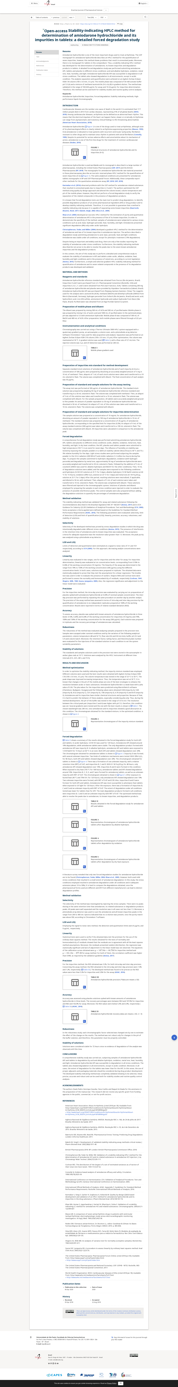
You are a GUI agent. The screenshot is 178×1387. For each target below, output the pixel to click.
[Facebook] (55, 1364)
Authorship (75, 45)
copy (119, 24)
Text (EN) (90, 17)
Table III (86, 969)
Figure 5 (122, 775)
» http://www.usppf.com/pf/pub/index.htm (82, 1260)
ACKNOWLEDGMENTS (42, 61)
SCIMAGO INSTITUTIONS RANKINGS (95, 45)
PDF (102, 17)
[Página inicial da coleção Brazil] (38, 1359)
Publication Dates (42, 70)
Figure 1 (90, 126)
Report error (176, 493)
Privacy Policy (111, 1383)
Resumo (39, 52)
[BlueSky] (49, 1364)
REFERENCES (40, 66)
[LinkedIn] (53, 1364)
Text (37, 57)
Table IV (68, 1006)
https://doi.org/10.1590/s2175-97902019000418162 (97, 24)
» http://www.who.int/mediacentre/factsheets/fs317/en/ (87, 1277)
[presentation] (104, 950)
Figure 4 (83, 761)
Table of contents (42, 17)
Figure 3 (120, 753)
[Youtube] (57, 1364)
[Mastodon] (51, 1364)
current (64, 17)
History (38, 74)
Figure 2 (75, 714)
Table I (107, 340)
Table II (68, 740)
